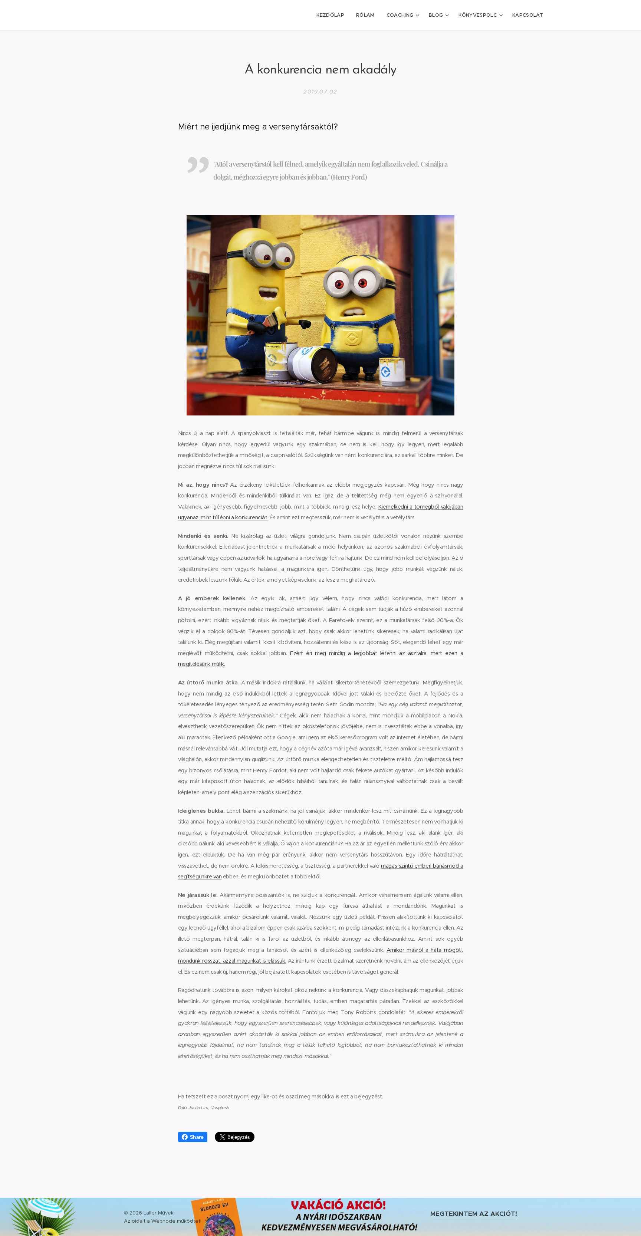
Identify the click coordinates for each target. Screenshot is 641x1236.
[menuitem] (332, 15)
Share (197, 1137)
